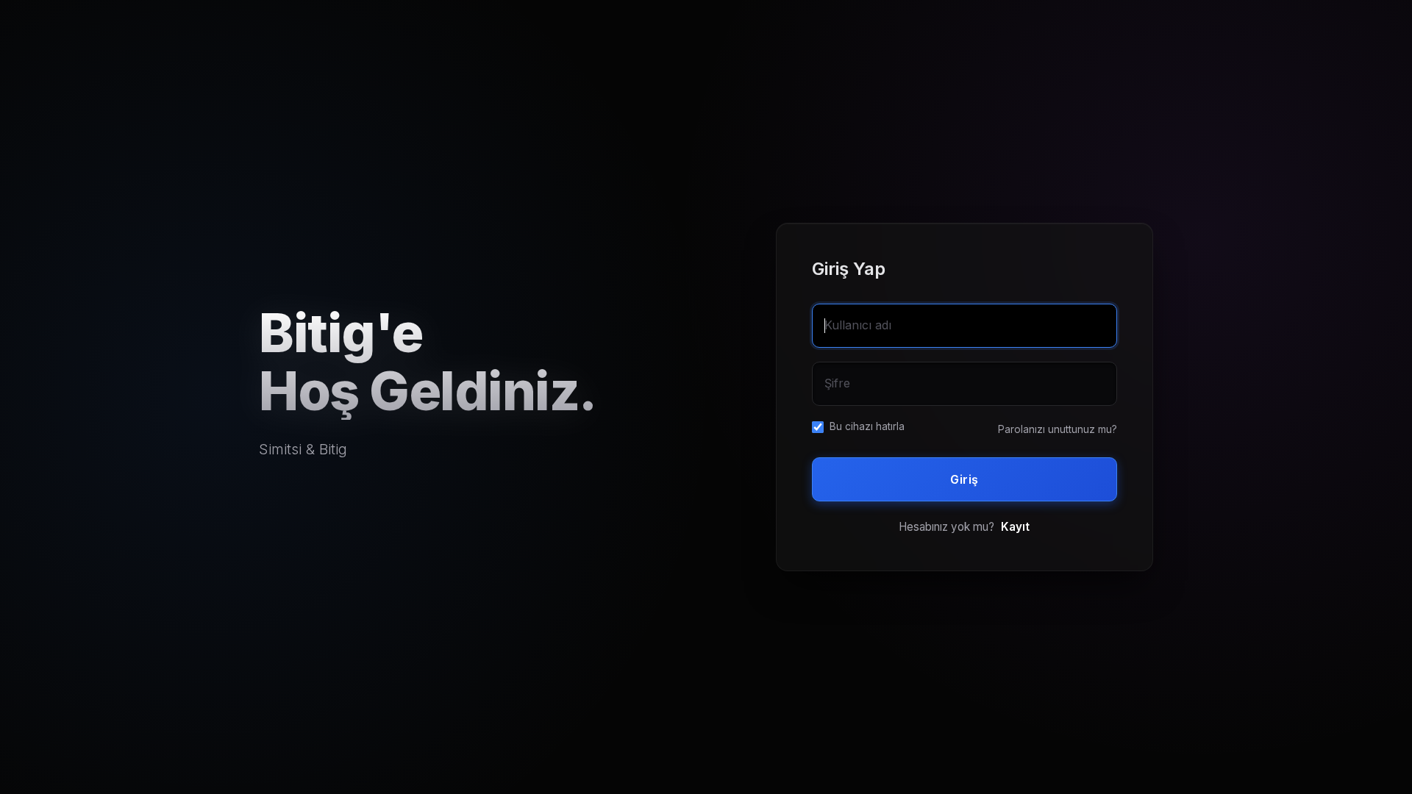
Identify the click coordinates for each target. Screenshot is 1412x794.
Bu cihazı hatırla (867, 426)
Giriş (964, 479)
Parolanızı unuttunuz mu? (1057, 429)
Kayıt (1015, 527)
